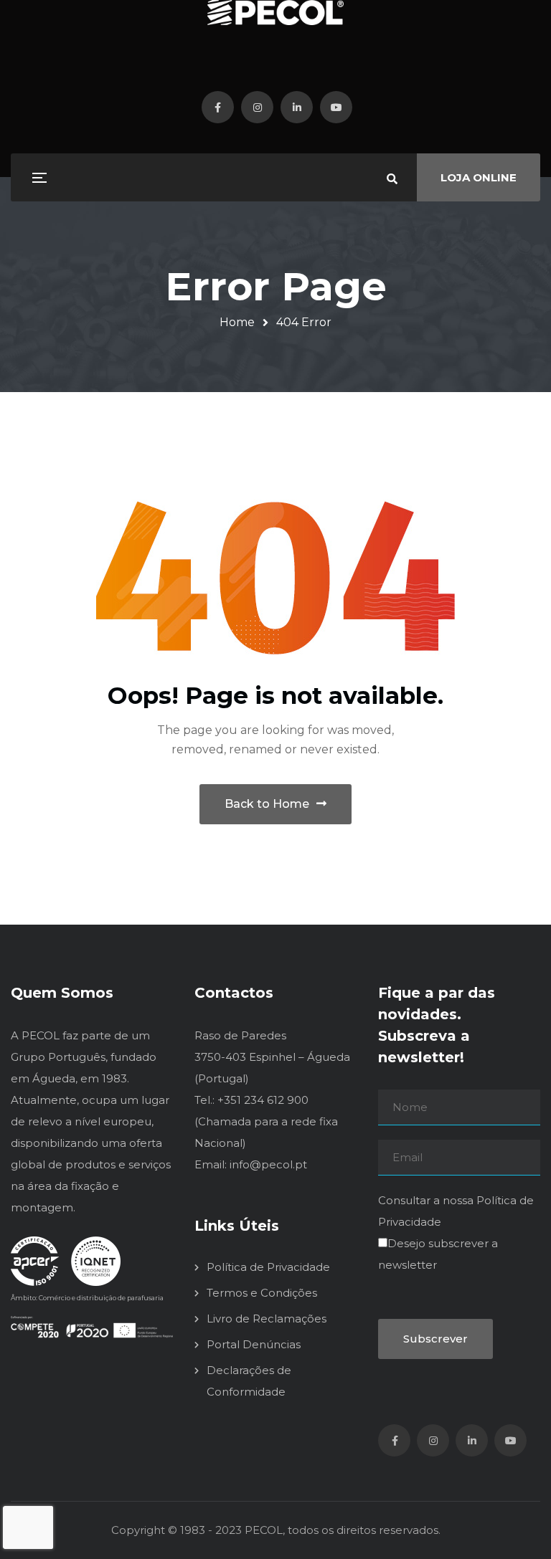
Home (237, 322)
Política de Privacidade (268, 1267)
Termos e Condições (262, 1293)
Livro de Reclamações (266, 1318)
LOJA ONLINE (479, 177)
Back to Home (267, 804)
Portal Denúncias (254, 1344)
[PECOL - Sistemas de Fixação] (275, 12)
